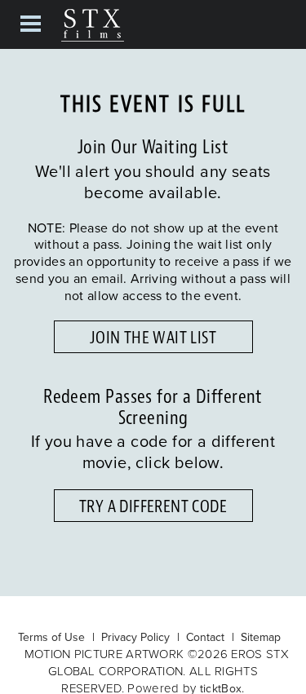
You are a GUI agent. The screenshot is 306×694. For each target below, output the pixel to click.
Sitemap (261, 637)
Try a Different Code (153, 506)
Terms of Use (51, 637)
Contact (205, 637)
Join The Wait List (153, 337)
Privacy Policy (135, 637)
